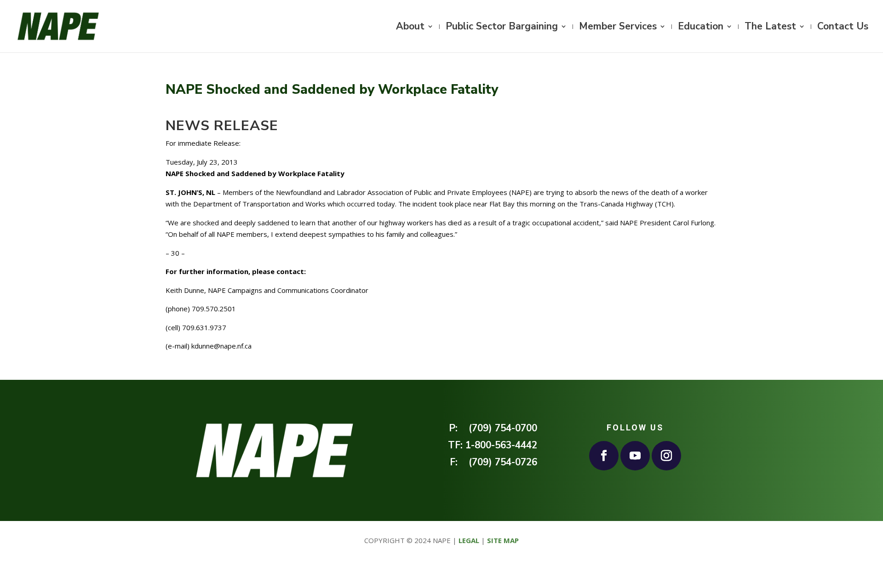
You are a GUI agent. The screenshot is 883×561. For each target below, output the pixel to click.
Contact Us (842, 28)
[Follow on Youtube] (635, 455)
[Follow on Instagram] (666, 455)
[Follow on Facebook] (604, 455)
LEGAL (469, 540)
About (410, 28)
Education (700, 28)
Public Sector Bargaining (502, 28)
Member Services (618, 28)
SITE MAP (503, 540)
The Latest (770, 28)
